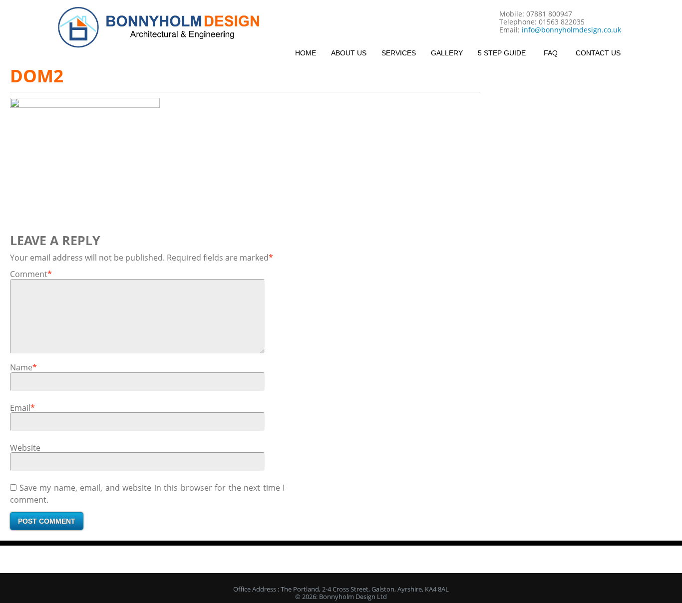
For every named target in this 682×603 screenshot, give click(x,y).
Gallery (447, 53)
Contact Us (598, 53)
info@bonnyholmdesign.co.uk (571, 29)
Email (20, 407)
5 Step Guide (502, 53)
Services (398, 53)
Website (25, 447)
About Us (348, 53)
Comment (28, 274)
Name (21, 367)
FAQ (551, 53)
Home (305, 53)
